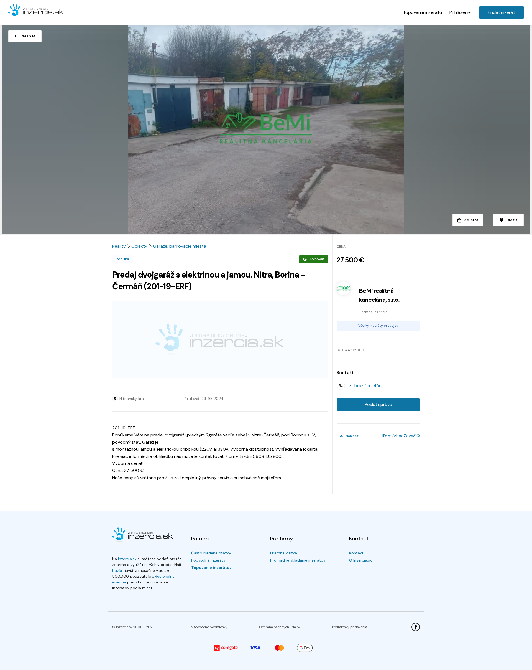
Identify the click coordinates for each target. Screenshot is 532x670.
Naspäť (28, 36)
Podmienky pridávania (349, 627)
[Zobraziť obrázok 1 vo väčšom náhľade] (266, 128)
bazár (117, 570)
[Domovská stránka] (36, 11)
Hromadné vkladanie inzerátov (297, 560)
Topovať (317, 259)
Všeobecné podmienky (209, 627)
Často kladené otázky (211, 552)
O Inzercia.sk (360, 560)
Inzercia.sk (127, 558)
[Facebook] (415, 627)
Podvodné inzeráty (208, 560)
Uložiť (511, 219)
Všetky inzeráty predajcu (378, 325)
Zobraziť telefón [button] (365, 386)
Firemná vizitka (283, 552)
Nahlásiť (352, 436)
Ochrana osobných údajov (279, 627)
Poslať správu (378, 404)
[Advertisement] (220, 339)
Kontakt (356, 552)
